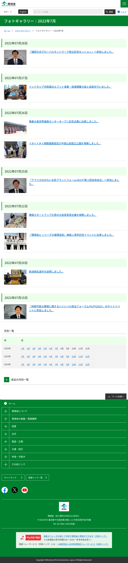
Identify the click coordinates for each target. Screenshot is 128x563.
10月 (74, 356)
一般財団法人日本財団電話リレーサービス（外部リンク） (83, 544)
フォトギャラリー (23, 30)
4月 (39, 348)
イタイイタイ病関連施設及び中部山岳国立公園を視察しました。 (65, 143)
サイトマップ (10, 477)
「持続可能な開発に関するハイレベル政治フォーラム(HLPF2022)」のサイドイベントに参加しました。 (74, 308)
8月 (62, 356)
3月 (34, 348)
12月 (87, 356)
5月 (45, 348)
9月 (67, 356)
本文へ (6, 11)
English (23, 11)
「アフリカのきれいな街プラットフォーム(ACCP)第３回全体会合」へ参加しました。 (74, 182)
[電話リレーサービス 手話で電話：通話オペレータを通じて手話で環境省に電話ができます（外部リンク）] (30, 537)
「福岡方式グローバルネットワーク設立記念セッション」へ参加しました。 (71, 52)
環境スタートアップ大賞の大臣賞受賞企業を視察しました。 (62, 215)
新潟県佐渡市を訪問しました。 (46, 271)
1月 (22, 348)
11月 (80, 356)
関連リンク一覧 (35, 477)
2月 (28, 348)
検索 (111, 11)
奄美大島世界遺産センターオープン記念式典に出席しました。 (64, 121)
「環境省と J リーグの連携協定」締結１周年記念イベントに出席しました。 (71, 235)
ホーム (7, 30)
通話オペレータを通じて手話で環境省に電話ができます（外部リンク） (76, 536)
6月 (50, 348)
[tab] (6, 379)
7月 (56, 348)
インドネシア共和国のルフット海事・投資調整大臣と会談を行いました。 (70, 86)
